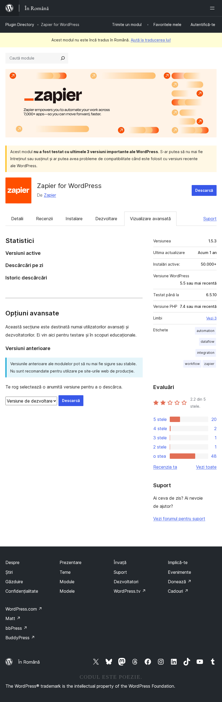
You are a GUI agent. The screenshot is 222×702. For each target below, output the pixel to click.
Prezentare (70, 562)
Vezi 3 (211, 318)
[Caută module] (62, 58)
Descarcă (204, 190)
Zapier (50, 195)
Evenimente (179, 572)
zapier (209, 364)
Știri (9, 572)
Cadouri (178, 591)
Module (67, 581)
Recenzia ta (165, 467)
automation (205, 331)
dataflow (207, 342)
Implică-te (178, 562)
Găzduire (14, 581)
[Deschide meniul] (213, 8)
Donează (179, 581)
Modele (67, 591)
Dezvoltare (106, 218)
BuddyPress (20, 637)
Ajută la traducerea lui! (151, 40)
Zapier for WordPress (69, 186)
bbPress (16, 628)
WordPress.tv (130, 591)
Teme (65, 572)
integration (205, 353)
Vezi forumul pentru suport (179, 518)
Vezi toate (206, 467)
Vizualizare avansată (150, 218)
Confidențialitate (21, 591)
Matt (13, 618)
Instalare (74, 218)
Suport (210, 218)
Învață (120, 562)
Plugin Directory (19, 24)
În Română (29, 662)
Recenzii (44, 218)
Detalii (17, 218)
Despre (12, 562)
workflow (192, 364)
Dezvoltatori (126, 581)
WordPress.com (23, 609)
